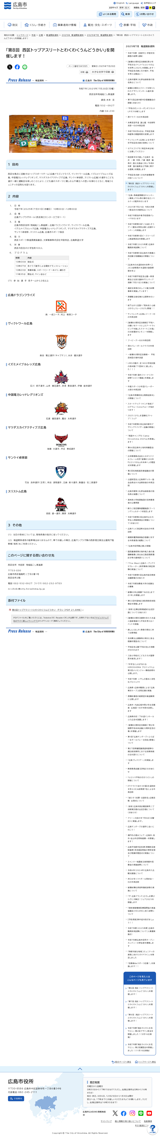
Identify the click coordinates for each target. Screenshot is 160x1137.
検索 (127, 14)
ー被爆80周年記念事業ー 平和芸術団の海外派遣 (141, 356)
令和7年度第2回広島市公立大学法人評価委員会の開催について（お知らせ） (141, 520)
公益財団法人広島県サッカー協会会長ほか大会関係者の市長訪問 (141, 482)
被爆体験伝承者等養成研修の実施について (141, 889)
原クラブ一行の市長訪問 (138, 117)
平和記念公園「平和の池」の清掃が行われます (141, 648)
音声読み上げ (150, 3)
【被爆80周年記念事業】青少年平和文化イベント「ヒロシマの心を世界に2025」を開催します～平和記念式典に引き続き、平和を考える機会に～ (141, 68)
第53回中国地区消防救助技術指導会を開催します (141, 602)
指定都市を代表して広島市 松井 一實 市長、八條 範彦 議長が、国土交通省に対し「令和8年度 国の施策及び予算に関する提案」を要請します (141, 163)
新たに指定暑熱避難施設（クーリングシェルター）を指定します (141, 509)
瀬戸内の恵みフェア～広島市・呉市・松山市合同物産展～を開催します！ (141, 838)
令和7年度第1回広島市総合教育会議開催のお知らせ (141, 576)
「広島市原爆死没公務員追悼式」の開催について (141, 396)
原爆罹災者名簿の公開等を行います (141, 298)
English (120, 3)
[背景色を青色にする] (147, 7)
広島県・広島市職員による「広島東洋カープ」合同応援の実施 (141, 689)
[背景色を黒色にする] (153, 7)
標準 (121, 8)
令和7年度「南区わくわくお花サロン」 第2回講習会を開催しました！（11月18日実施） (141, 1047)
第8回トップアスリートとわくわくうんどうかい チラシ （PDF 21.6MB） (47, 610)
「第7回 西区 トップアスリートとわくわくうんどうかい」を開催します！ (140, 1004)
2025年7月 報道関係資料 (100, 35)
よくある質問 (109, 14)
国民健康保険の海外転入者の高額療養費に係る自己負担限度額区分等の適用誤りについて (141, 555)
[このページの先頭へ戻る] (80, 1069)
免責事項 (148, 1121)
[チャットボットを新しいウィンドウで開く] (152, 1134)
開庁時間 (95, 1082)
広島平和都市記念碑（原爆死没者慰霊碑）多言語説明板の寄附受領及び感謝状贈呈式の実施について (141, 851)
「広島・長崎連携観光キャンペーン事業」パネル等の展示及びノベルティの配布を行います (141, 198)
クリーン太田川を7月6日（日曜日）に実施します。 (141, 819)
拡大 (127, 8)
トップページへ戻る (147, 1062)
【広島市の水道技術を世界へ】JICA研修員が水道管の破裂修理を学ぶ (141, 268)
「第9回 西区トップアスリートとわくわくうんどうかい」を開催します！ (140, 1018)
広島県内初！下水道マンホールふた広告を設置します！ (141, 718)
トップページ (22, 35)
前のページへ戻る (123, 1062)
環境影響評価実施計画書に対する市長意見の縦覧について (141, 538)
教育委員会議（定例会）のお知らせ (141, 770)
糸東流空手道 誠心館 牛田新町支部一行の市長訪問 (141, 124)
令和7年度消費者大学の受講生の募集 (141, 585)
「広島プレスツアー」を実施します (141, 761)
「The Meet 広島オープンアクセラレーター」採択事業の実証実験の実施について (141, 566)
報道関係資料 (52, 35)
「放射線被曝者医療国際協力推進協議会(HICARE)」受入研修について (141, 911)
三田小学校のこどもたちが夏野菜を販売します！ (141, 657)
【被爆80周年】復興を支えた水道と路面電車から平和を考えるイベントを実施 (141, 621)
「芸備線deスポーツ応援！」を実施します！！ (141, 964)
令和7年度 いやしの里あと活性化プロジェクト (141, 680)
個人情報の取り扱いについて (128, 1121)
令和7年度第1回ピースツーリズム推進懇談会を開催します (141, 237)
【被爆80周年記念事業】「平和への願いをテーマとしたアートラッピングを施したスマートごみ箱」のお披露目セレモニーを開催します (141, 329)
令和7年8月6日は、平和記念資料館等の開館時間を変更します (141, 132)
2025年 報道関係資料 (73, 35)
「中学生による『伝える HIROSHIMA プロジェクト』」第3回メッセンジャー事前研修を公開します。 (141, 668)
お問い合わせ (147, 14)
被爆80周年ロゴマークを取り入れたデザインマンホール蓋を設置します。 (141, 91)
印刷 (82, 72)
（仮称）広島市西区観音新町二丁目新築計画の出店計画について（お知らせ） (141, 809)
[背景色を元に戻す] (142, 7)
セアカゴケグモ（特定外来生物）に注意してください (141, 150)
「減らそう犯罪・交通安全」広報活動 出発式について (141, 799)
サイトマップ (106, 1121)
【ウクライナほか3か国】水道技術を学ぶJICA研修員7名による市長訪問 (141, 789)
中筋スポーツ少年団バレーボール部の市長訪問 (141, 388)
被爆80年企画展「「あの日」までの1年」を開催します (141, 593)
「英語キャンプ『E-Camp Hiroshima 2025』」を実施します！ (141, 439)
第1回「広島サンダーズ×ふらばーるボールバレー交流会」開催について (141, 740)
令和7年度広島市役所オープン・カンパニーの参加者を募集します (141, 943)
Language (134, 3)
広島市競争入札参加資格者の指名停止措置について (141, 492)
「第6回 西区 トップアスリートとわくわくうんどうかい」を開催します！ (140, 991)
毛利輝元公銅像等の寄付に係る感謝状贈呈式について (141, 639)
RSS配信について (143, 1125)
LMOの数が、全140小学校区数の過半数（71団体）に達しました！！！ (141, 366)
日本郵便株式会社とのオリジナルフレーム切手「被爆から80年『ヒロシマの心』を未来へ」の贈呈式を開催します (141, 460)
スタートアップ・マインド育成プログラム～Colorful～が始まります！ (141, 407)
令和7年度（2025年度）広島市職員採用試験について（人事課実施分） (141, 931)
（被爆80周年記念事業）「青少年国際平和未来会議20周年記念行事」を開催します (141, 728)
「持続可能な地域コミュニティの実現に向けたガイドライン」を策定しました (141, 955)
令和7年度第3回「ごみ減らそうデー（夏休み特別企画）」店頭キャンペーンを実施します (141, 227)
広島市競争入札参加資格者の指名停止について (141, 81)
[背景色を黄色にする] (150, 7)
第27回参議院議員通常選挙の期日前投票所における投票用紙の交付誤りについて (141, 752)
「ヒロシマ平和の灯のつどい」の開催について (141, 778)
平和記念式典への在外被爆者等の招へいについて (141, 176)
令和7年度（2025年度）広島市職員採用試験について (141, 245)
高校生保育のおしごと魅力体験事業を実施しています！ (141, 289)
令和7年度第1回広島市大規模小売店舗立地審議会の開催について (141, 256)
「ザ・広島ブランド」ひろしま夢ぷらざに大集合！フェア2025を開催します (141, 899)
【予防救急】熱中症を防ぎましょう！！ (141, 921)
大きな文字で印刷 (101, 72)
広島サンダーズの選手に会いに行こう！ (141, 828)
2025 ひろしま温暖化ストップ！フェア (140, 417)
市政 (34, 35)
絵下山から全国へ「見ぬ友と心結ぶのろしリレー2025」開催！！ (141, 306)
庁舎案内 (18, 1098)
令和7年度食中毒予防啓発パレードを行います (141, 217)
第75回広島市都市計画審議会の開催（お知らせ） (141, 101)
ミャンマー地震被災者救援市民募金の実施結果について (141, 863)
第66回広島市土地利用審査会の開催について (141, 449)
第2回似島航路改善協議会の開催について (141, 472)
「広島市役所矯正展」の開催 (139, 546)
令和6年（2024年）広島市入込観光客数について (141, 871)
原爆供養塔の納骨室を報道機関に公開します (141, 697)
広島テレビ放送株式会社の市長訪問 (141, 530)
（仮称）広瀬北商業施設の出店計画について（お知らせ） (141, 610)
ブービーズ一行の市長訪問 (139, 340)
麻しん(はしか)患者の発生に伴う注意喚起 (141, 631)
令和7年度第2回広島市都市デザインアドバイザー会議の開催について (141, 427)
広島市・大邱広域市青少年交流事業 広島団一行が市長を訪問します (141, 708)
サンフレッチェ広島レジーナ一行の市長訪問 (141, 315)
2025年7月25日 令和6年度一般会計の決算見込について (141, 208)
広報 (41, 35)
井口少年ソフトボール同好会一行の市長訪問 (141, 880)
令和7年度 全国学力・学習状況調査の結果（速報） (141, 54)
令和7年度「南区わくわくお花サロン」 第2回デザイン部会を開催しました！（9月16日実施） (140, 1032)
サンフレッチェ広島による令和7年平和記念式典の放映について (141, 141)
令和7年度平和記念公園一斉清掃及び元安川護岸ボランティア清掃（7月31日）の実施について (141, 279)
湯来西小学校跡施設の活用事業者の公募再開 (141, 501)
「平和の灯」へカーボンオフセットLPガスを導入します (141, 109)
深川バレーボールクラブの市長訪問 (141, 347)
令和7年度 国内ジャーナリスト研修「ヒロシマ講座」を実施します (141, 378)
